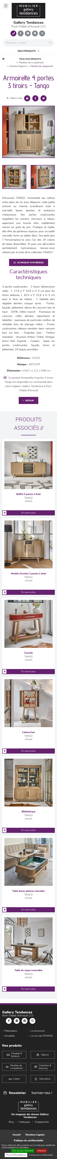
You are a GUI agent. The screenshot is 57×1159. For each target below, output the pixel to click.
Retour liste (16, 98)
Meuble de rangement (42, 66)
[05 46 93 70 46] (13, 33)
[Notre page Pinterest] (35, 33)
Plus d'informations (16, 1155)
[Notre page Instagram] (42, 33)
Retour (29, 401)
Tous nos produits (30, 59)
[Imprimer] (27, 98)
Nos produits (27, 51)
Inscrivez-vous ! (42, 1093)
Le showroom (38, 1031)
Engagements (42, 1122)
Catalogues (24, 1122)
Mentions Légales (35, 1135)
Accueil (16, 1135)
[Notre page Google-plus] (28, 33)
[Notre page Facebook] (21, 33)
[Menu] (6, 6)
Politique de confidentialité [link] (41, 1155)
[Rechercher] (51, 42)
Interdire (41, 1151)
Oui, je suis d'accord (22, 1151)
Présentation (10, 1031)
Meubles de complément (31, 62)
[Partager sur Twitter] (43, 98)
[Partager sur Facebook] (35, 98)
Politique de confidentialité (28, 1140)
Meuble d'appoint (18, 66)
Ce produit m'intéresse (30, 263)
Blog (11, 1122)
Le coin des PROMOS (42, 1036)
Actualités (9, 1036)
